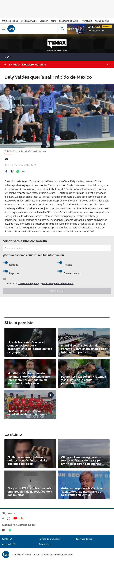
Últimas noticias (10, 21)
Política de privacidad (49, 539)
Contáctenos (45, 544)
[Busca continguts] (62, 29)
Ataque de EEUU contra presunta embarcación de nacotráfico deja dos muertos (29, 491)
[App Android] (10, 530)
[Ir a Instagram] (9, 518)
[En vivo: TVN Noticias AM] (76, 29)
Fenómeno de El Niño (69, 21)
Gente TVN (7, 539)
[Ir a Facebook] (3, 518)
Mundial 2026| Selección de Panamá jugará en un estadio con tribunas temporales (83, 349)
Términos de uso (84, 539)
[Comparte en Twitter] (12, 172)
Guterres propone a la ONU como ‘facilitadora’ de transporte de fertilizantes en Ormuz (83, 491)
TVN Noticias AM (95, 30)
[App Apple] (4, 530)
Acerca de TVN (9, 544)
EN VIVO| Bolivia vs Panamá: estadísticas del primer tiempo (27, 412)
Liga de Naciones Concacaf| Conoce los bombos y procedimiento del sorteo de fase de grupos (29, 347)
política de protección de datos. (57, 283)
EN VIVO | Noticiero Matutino (27, 64)
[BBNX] (5, 554)
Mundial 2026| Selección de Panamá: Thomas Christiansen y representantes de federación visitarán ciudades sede (28, 378)
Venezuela (87, 21)
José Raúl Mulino (29, 21)
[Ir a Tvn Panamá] (32, 28)
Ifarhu (53, 21)
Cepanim (43, 21)
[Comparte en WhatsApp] (18, 172)
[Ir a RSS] (22, 518)
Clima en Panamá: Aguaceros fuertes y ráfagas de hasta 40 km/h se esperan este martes (81, 460)
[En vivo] (88, 26)
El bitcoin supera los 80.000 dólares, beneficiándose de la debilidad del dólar (27, 460)
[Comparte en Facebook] (6, 172)
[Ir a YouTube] (16, 518)
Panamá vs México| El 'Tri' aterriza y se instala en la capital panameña (83, 380)
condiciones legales (28, 283)
